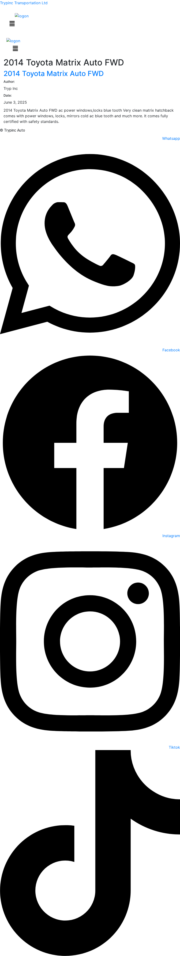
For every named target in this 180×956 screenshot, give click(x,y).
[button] (12, 23)
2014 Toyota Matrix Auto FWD (54, 73)
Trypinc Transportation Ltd (24, 2)
